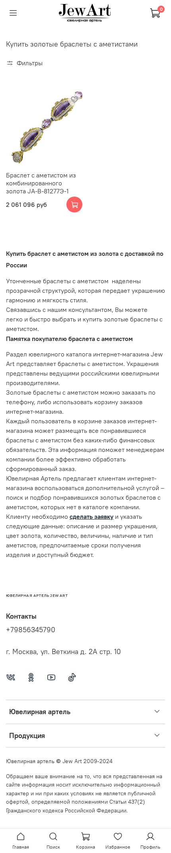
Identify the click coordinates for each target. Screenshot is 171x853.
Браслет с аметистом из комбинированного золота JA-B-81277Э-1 (41, 183)
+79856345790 (30, 629)
